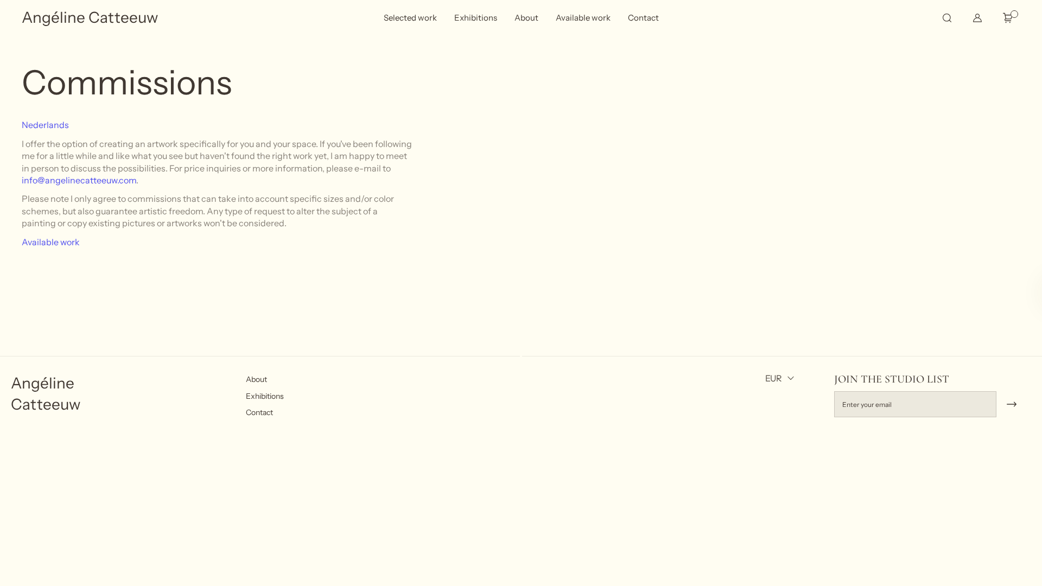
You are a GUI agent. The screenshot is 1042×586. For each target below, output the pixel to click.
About (256, 379)
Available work (51, 242)
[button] (946, 17)
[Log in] (977, 17)
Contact (259, 413)
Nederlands (45, 124)
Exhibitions (265, 396)
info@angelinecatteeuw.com (79, 180)
